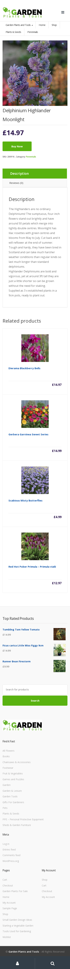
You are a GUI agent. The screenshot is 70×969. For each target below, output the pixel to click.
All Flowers (8, 750)
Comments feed (11, 855)
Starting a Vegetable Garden (18, 925)
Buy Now (17, 146)
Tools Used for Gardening (17, 931)
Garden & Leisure (12, 790)
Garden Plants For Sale (15, 891)
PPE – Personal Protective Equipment (23, 819)
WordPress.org (11, 861)
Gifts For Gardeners (13, 802)
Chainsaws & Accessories (17, 762)
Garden (7, 785)
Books (6, 756)
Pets (5, 807)
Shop (54, 25)
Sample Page (10, 908)
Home (42, 25)
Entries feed (9, 849)
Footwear (8, 767)
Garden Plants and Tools (18, 25)
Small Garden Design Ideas (17, 919)
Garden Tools (10, 796)
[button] (63, 44)
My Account (9, 902)
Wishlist (7, 937)
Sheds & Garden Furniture (17, 825)
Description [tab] (19, 173)
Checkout (8, 885)
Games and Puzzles (13, 779)
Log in (6, 843)
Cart (5, 879)
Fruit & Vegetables (13, 773)
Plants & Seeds (11, 813)
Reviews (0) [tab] (16, 183)
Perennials (31, 156)
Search (35, 700)
